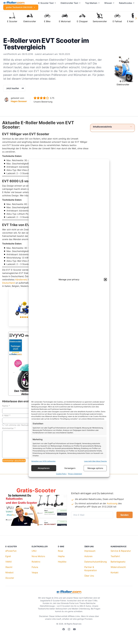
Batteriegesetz (118, 561)
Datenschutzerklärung (95, 561)
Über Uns (89, 575)
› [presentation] (136, 18)
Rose (60, 550)
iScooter (9, 578)
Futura (35, 567)
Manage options (95, 468)
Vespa (35, 572)
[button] (105, 279)
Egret (8, 556)
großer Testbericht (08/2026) (19, 7)
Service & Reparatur (121, 550)
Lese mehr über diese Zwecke (95, 461)
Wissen (108, 3)
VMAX (8, 561)
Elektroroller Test (69, 3)
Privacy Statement (75, 474)
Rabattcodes (125, 3)
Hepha (61, 556)
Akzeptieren (44, 468)
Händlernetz (21, 279)
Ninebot (9, 572)
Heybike (62, 561)
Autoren (88, 556)
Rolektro (36, 561)
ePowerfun (10, 550)
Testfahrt (115, 556)
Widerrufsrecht (118, 567)
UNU (34, 550)
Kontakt (114, 572)
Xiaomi (8, 567)
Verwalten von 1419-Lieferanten (43, 461)
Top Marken (91, 3)
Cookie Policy (61, 474)
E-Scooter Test (46, 3)
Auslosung (112, 503)
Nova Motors (38, 556)
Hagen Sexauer (19, 101)
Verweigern (69, 468)
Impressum (89, 550)
